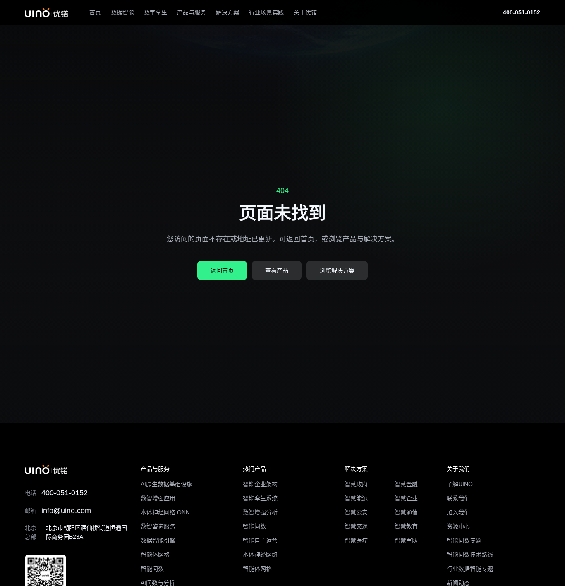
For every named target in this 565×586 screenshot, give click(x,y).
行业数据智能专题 (470, 568)
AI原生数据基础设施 (166, 484)
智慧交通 (356, 526)
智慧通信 (406, 512)
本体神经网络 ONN (165, 512)
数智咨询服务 (158, 526)
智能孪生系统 (260, 498)
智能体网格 (155, 554)
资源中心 (458, 526)
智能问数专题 (464, 540)
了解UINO (460, 484)
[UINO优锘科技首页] (46, 12)
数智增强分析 (260, 512)
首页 (95, 12)
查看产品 (276, 270)
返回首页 (222, 270)
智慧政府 (356, 484)
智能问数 (152, 568)
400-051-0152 (521, 12)
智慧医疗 (356, 540)
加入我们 (458, 512)
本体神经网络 (260, 554)
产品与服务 (191, 12)
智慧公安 (356, 512)
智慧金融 (406, 484)
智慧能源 (356, 498)
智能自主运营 (260, 540)
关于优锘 (305, 12)
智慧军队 (406, 540)
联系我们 (458, 498)
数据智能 (122, 12)
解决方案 (227, 12)
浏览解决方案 (337, 270)
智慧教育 (406, 526)
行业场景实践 (266, 12)
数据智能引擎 (158, 540)
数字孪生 (155, 12)
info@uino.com (66, 510)
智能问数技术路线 (470, 554)
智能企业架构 (260, 484)
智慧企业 (406, 498)
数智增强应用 (158, 498)
